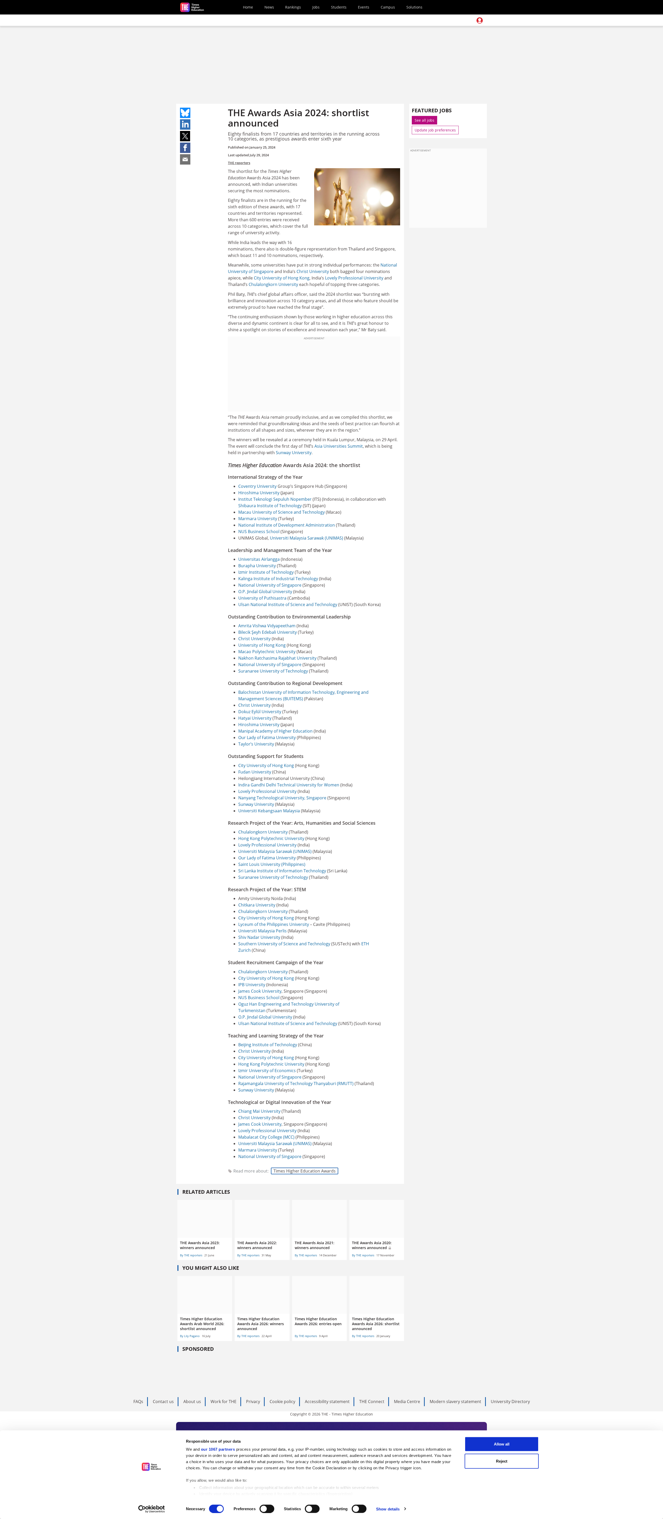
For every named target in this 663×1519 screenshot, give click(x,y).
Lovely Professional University (354, 278)
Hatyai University (254, 718)
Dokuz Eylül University (259, 711)
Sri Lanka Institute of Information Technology (282, 871)
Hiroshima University (258, 493)
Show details (388, 1509)
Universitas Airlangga (259, 559)
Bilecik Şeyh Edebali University (267, 632)
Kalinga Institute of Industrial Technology (278, 578)
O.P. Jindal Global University (265, 591)
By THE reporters (191, 1255)
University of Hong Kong (262, 645)
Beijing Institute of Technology (267, 1045)
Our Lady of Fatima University (267, 737)
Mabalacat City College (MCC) (266, 1137)
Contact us (163, 1401)
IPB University (251, 984)
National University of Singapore (269, 585)
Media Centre (407, 1401)
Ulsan (244, 604)
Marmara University (257, 518)
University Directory (510, 1401)
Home (248, 7)
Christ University (313, 271)
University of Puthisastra (262, 598)
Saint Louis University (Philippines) (271, 864)
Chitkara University (256, 905)
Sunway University (294, 452)
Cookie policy (282, 1401)
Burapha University (257, 566)
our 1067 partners (218, 1449)
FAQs (138, 1401)
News (269, 7)
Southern (248, 944)
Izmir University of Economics (267, 1070)
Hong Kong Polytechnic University (271, 838)
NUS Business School (258, 531)
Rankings (293, 7)
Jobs (316, 7)
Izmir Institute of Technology (266, 572)
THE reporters (239, 162)
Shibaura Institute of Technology (270, 505)
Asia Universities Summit (338, 446)
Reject (501, 1461)
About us (192, 1401)
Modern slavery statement (455, 1401)
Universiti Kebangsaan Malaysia (269, 811)
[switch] (267, 1509)
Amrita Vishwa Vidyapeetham (267, 626)
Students (339, 7)
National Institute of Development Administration (286, 525)
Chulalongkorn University (273, 284)
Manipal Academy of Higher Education (275, 731)
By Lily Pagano (190, 1336)
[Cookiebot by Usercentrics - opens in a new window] (151, 1509)
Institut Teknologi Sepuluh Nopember (275, 499)
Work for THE (223, 1401)
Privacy (253, 1401)
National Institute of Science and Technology (293, 604)
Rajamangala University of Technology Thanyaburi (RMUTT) (296, 1083)
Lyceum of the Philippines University (273, 924)
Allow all (501, 1444)
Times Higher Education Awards (304, 1171)
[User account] (479, 20)
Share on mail (185, 159)
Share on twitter (185, 136)
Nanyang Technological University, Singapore (282, 798)
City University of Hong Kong (281, 278)
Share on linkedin (185, 124)
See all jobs (424, 120)
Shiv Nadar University (259, 937)
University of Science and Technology (294, 944)
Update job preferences (435, 130)
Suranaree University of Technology (273, 671)
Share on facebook (185, 148)
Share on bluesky (185, 113)
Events (363, 7)
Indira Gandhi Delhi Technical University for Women (288, 785)
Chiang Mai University (259, 1111)
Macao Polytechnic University (267, 651)
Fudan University (254, 772)
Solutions (414, 7)
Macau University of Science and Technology (281, 512)
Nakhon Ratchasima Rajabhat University (277, 658)
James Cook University (260, 991)
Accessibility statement (327, 1401)
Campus (388, 7)
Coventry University (257, 486)
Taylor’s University (256, 744)
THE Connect (371, 1401)
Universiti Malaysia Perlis (262, 931)
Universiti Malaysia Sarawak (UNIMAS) (306, 538)
